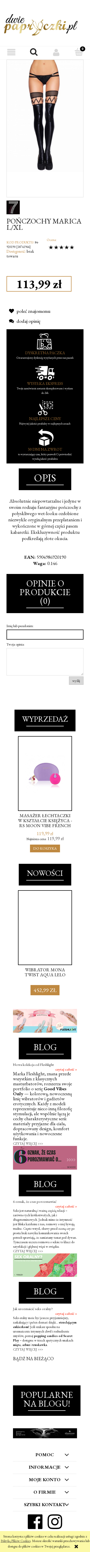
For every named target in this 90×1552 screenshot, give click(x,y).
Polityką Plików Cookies (15, 1541)
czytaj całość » (66, 1069)
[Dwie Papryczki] (40, 24)
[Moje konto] (56, 52)
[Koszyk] (79, 52)
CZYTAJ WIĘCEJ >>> (28, 1143)
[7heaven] (13, 207)
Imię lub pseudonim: (20, 626)
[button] (11, 52)
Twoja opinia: (15, 644)
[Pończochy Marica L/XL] (45, 115)
